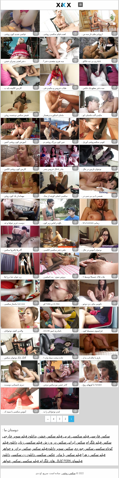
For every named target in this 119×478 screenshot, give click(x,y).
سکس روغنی (68, 473)
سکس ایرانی (75, 442)
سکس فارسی (99, 436)
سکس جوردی (83, 448)
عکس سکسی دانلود (40, 454)
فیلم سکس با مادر (69, 454)
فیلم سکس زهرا (94, 454)
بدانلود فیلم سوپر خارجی (19, 436)
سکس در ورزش (54, 442)
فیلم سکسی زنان (30, 442)
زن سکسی (18, 454)
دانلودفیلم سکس (43, 448)
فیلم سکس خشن (49, 436)
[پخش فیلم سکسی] (56, 5)
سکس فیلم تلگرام (98, 442)
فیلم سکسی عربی (75, 436)
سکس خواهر (11, 461)
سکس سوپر (64, 448)
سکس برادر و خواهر (16, 448)
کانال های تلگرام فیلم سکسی (42, 461)
